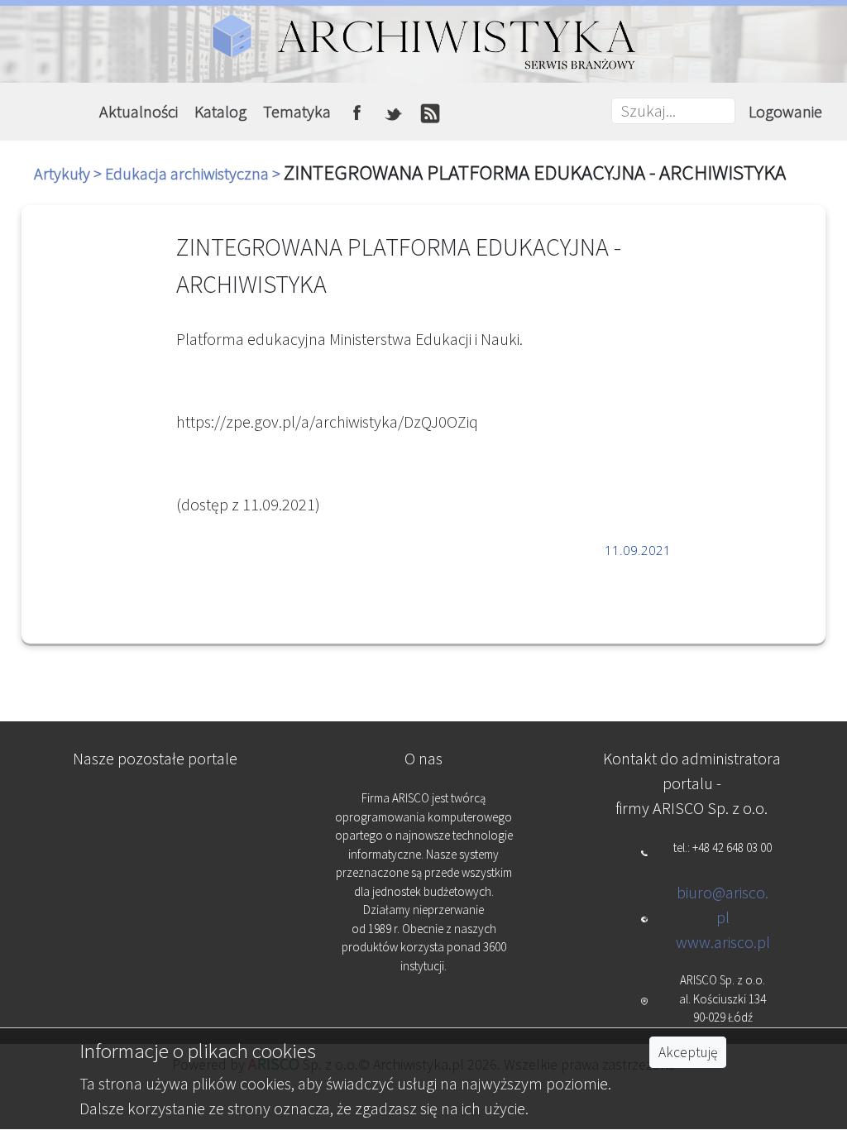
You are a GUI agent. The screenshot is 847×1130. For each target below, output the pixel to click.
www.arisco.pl (723, 941)
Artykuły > (69, 173)
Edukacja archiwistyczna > (194, 173)
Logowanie (785, 111)
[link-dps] (156, 807)
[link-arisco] (156, 888)
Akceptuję (687, 1052)
